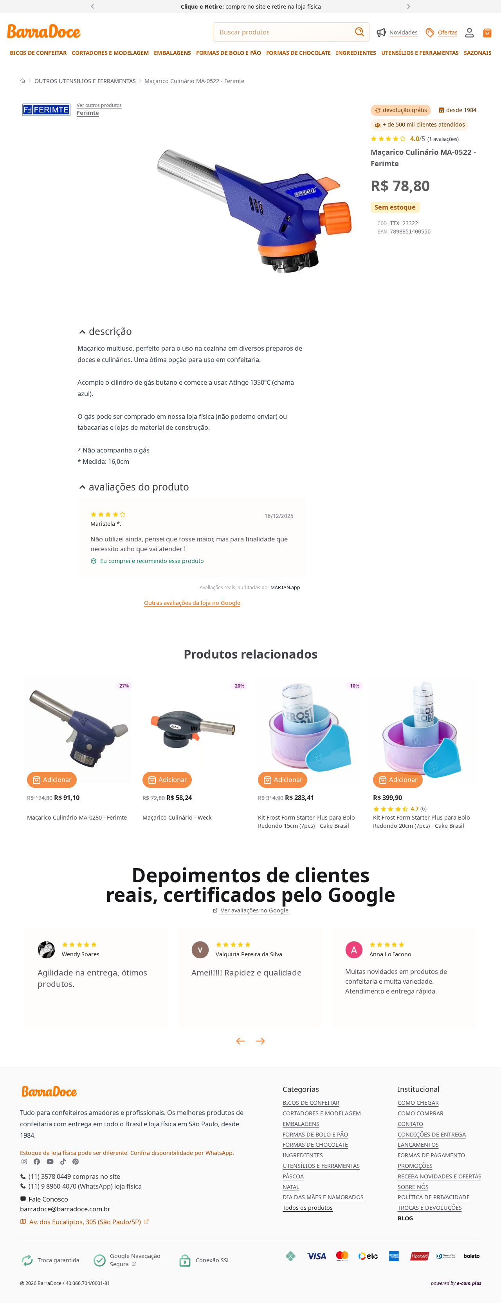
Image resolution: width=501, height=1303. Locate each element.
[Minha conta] (469, 32)
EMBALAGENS (301, 1123)
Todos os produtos (308, 1207)
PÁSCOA (293, 1176)
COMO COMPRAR (420, 1113)
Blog (405, 1218)
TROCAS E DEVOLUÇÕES (430, 1207)
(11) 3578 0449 (49, 1176)
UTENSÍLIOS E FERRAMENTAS (321, 1165)
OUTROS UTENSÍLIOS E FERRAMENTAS (85, 81)
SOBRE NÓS (413, 1187)
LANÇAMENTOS (418, 1144)
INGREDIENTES (303, 1155)
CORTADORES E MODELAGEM (322, 1113)
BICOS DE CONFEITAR (311, 1102)
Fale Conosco (47, 1198)
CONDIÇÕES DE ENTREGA (432, 1134)
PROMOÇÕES (415, 1165)
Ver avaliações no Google (253, 910)
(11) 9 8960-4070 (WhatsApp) (70, 1186)
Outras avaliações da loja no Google (192, 602)
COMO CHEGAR (418, 1102)
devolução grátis (405, 110)
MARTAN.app (285, 587)
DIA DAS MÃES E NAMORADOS (323, 1197)
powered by (456, 1283)
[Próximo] (407, 6)
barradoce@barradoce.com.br (65, 1208)
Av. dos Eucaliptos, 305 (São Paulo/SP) (85, 1221)
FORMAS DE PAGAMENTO (431, 1155)
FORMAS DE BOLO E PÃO (315, 1134)
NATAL (291, 1187)
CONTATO (410, 1123)
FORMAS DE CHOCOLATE (315, 1144)
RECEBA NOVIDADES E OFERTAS (439, 1176)
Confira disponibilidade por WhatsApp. (182, 1152)
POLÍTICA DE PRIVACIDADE (434, 1197)
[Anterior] (94, 6)
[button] (469, 32)
